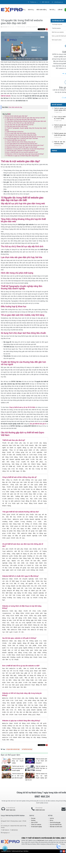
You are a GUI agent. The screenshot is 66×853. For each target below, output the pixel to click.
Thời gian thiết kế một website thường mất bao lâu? (21, 143)
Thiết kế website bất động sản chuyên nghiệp (18, 761)
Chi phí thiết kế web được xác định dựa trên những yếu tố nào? (24, 145)
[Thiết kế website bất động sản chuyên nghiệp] (6, 761)
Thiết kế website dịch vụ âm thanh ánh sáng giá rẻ (41, 761)
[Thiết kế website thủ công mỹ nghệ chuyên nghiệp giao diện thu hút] (30, 775)
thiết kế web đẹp (27, 749)
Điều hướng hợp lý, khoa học (14, 131)
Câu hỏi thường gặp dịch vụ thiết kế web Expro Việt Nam (20, 138)
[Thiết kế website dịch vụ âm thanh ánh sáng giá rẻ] (30, 761)
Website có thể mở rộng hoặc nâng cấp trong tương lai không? (24, 154)
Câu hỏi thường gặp (55, 822)
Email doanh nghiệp (36, 826)
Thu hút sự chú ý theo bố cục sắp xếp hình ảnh (19, 123)
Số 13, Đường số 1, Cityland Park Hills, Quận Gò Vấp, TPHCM (13, 826)
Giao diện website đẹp (15, 107)
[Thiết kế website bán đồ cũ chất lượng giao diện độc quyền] (6, 775)
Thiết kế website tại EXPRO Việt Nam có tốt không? (41, 768)
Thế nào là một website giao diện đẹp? (15, 116)
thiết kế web (40, 840)
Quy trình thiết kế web (55, 824)
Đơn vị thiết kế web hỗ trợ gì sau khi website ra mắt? (21, 152)
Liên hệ (60, 9)
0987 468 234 (10, 810)
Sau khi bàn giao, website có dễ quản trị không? (20, 150)
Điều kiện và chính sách (56, 826)
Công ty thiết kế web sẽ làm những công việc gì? (20, 142)
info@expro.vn (58, 2)
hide (9, 114)
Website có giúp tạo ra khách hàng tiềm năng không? (22, 156)
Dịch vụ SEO (34, 822)
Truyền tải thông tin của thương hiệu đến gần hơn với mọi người (25, 137)
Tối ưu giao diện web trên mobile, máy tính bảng (20, 133)
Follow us (33, 2)
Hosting (33, 820)
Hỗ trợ (51, 820)
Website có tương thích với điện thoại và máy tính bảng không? (24, 149)
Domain (33, 818)
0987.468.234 (45, 2)
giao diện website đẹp (14, 749)
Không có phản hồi (32, 27)
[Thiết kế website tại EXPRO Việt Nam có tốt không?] (30, 768)
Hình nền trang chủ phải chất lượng (16, 126)
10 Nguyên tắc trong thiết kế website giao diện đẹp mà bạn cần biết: (24, 118)
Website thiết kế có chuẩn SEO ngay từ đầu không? (21, 147)
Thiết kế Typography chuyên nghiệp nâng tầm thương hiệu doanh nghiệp (25, 129)
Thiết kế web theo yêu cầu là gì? (15, 140)
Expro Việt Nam (24, 851)
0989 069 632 (40, 810)
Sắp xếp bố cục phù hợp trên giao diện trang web (20, 119)
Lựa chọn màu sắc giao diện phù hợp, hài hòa (19, 124)
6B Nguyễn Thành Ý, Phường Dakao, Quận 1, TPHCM (13, 821)
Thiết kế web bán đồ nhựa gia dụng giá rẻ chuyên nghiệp (18, 768)
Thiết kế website (20, 27)
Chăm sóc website (36, 824)
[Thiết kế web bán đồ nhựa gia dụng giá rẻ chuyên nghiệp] (6, 768)
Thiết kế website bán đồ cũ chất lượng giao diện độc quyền (18, 775)
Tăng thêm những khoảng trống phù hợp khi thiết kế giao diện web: (25, 121)
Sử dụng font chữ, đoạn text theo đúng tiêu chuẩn (20, 135)
